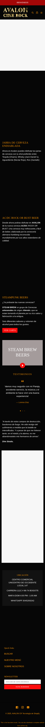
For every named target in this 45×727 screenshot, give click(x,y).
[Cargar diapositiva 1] (20, 411)
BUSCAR (8, 654)
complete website (39, 722)
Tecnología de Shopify (31, 714)
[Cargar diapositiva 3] (25, 411)
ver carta (10, 330)
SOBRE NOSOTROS (14, 666)
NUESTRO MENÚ (12, 660)
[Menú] (41, 12)
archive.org (24, 725)
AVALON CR (17, 714)
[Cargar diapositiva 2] (22, 411)
